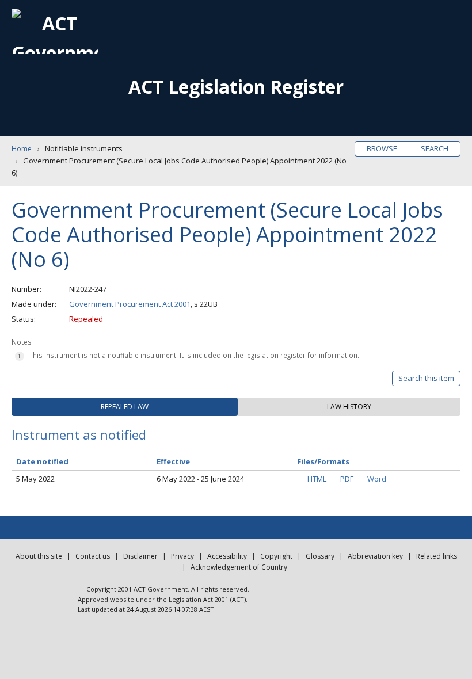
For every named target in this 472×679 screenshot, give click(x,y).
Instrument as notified (79, 434)
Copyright (276, 556)
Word (376, 479)
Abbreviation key (375, 556)
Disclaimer (140, 556)
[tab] (125, 407)
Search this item (426, 378)
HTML (316, 479)
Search (434, 148)
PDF (346, 479)
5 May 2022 (35, 479)
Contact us (92, 556)
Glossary (320, 556)
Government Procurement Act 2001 (130, 304)
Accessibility (227, 556)
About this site (39, 556)
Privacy (182, 556)
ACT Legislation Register (236, 87)
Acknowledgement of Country (239, 567)
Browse (382, 148)
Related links (436, 556)
